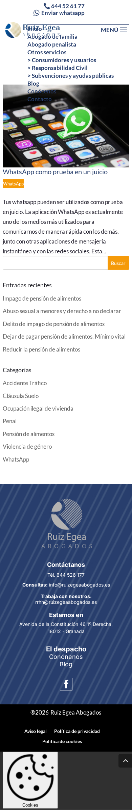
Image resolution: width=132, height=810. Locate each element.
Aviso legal (35, 731)
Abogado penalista (51, 44)
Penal (10, 421)
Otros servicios (46, 52)
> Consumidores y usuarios (61, 60)
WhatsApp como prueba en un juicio (55, 171)
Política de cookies (62, 741)
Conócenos (41, 91)
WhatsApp (13, 183)
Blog (33, 83)
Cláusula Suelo (21, 395)
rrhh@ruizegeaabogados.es (66, 599)
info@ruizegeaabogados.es (66, 585)
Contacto (39, 99)
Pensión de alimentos (28, 433)
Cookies (30, 805)
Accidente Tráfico (25, 382)
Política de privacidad (77, 731)
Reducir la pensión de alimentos (41, 349)
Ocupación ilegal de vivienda (38, 408)
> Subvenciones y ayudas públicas (70, 75)
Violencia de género (27, 446)
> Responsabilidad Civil (57, 67)
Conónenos (66, 656)
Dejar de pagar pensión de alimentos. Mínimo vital (64, 336)
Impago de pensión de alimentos (42, 298)
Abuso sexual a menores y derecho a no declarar (62, 310)
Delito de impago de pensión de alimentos (54, 323)
